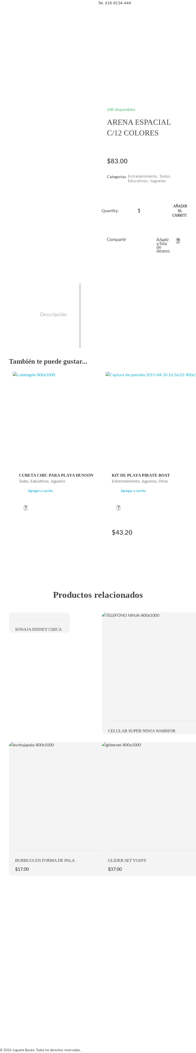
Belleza (106, 65)
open (80, 115)
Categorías (12, 46)
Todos (165, 176)
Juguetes (158, 181)
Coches (47, 65)
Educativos (138, 181)
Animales (128, 65)
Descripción (53, 314)
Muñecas (29, 65)
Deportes (147, 65)
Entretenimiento (175, 65)
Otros (163, 481)
